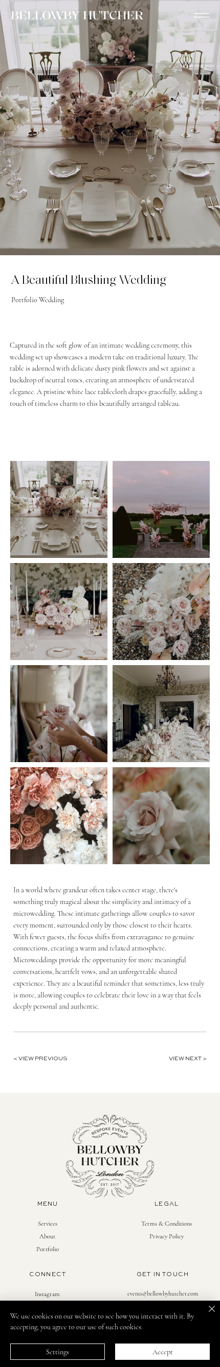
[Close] (205, 1315)
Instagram (47, 1294)
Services (47, 1223)
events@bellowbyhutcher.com (162, 1294)
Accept (162, 1352)
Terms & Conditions (166, 1223)
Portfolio (47, 1249)
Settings (57, 1352)
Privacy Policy (166, 1236)
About (47, 1236)
